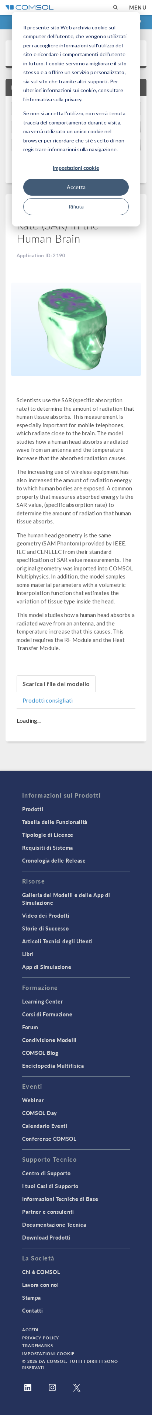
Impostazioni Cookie (48, 1353)
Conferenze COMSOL (49, 1138)
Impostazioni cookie (76, 167)
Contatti (32, 1310)
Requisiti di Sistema (47, 847)
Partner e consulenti (48, 1211)
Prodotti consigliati (48, 700)
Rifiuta (76, 206)
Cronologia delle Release (54, 860)
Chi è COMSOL (41, 1272)
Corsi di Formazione (47, 1014)
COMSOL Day (39, 1113)
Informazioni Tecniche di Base (60, 1198)
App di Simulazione (47, 966)
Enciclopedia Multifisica (53, 1065)
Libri (28, 954)
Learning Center (42, 1001)
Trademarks (37, 1345)
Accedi (30, 1329)
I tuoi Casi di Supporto (50, 1186)
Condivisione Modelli (49, 1040)
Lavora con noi (40, 1284)
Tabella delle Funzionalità (54, 822)
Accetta (76, 187)
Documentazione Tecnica (54, 1224)
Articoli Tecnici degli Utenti (57, 941)
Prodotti (33, 809)
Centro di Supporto (46, 1173)
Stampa (31, 1297)
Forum (30, 1027)
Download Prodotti (46, 1237)
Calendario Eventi (45, 1125)
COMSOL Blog (40, 1052)
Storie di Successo (45, 928)
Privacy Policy (40, 1337)
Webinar (33, 1100)
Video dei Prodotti (46, 915)
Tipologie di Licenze (47, 834)
